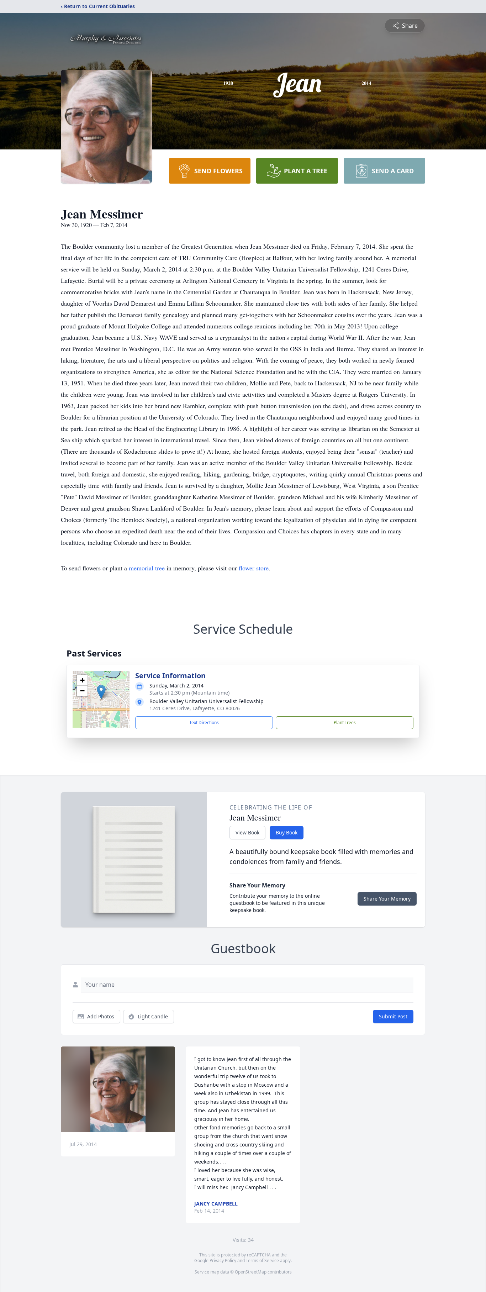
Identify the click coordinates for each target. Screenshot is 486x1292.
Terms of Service (262, 1260)
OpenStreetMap (250, 1272)
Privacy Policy (223, 1260)
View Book (247, 832)
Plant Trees (345, 722)
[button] (101, 692)
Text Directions (204, 722)
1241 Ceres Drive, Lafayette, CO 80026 (194, 708)
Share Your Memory (387, 898)
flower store (254, 568)
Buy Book (286, 832)
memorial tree (147, 568)
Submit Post (393, 1016)
